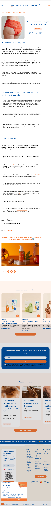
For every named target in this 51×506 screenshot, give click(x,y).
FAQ (44, 456)
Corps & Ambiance (28, 461)
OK (25, 361)
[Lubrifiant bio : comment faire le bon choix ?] (31, 392)
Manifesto (37, 451)
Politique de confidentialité (28, 504)
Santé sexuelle (38, 28)
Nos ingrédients (38, 453)
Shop (27, 449)
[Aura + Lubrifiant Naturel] (31, 312)
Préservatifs (28, 459)
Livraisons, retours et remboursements (46, 463)
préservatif (11, 165)
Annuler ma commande (45, 466)
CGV (11, 503)
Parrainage (37, 461)
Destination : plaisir (32, 0)
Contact (44, 451)
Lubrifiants (28, 454)
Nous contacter (41, 476)
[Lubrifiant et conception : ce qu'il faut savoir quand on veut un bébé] (10, 392)
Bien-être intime (7, 424)
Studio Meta (45, 504)
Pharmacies (37, 468)
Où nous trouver (46, 458)
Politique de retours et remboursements (10, 504)
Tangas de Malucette (22, 210)
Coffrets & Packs (28, 465)
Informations (46, 449)
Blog (36, 455)
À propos (37, 449)
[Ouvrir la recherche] (45, 5)
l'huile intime (38, 174)
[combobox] (5, 469)
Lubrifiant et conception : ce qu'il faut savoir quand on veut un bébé (10, 406)
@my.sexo (9, 227)
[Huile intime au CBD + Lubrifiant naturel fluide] (10, 311)
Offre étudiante (38, 463)
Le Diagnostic (37, 456)
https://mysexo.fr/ (8, 230)
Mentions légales (18, 503)
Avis (35, 470)
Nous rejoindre (38, 472)
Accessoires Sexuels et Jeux (29, 457)
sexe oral (21, 193)
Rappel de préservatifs (45, 469)
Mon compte (45, 459)
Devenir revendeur (37, 466)
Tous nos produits (28, 452)
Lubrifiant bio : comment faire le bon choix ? (31, 403)
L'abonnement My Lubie (29, 468)
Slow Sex (28, 113)
